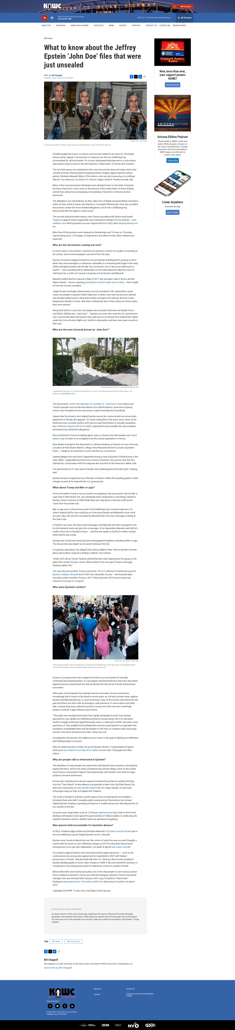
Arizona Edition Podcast (172, 137)
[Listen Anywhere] (172, 184)
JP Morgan (93, 812)
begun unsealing (80, 154)
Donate (187, 6)
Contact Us (151, 25)
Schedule (60, 25)
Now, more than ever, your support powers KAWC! (173, 74)
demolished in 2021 (68, 394)
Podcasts (99, 25)
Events (123, 25)
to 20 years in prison (114, 831)
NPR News (48, 38)
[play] (45, 17)
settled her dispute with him (70, 426)
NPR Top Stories (73, 941)
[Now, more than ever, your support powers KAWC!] (172, 52)
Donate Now (172, 84)
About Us (46, 25)
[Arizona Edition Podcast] (172, 113)
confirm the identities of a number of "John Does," (93, 404)
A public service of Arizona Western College (140, 995)
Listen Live (164, 25)
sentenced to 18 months (80, 881)
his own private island (84, 787)
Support (136, 25)
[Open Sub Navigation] (52, 25)
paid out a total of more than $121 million (78, 750)
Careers (97, 994)
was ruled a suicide (121, 847)
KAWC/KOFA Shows (80, 25)
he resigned (77, 581)
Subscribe (173, 160)
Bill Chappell (57, 75)
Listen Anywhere (172, 202)
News (111, 25)
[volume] (52, 18)
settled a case (59, 223)
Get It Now (172, 212)
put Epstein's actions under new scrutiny (104, 282)
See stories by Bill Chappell (58, 967)
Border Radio (179, 25)
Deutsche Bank (110, 812)
